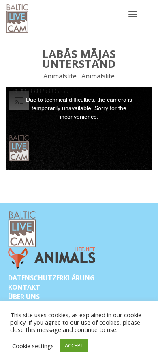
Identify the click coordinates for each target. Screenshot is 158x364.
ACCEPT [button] (74, 345)
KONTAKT (24, 287)
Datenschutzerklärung (51, 277)
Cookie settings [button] (33, 345)
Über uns (24, 296)
